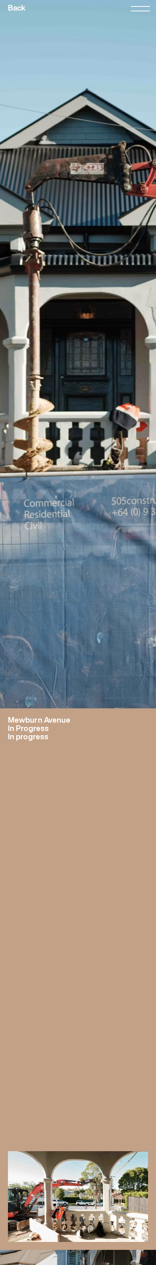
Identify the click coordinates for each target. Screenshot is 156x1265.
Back (16, 7)
